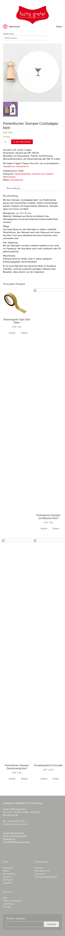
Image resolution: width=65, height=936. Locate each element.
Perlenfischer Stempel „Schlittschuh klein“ (48, 517)
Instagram (11, 852)
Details (24, 333)
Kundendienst (41, 862)
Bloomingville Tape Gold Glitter (17, 321)
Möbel (6, 871)
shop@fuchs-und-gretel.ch (16, 166)
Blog (18, 852)
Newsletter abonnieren (15, 918)
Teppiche (7, 877)
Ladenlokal (8, 904)
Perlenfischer (16, 180)
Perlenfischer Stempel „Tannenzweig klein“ (17, 767)
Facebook (5, 852)
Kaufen (12, 333)
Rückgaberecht (42, 871)
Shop (5, 862)
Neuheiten (8, 868)
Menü (59, 26)
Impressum (40, 874)
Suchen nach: (8, 34)
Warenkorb (14, 26)
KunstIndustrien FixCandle (48, 765)
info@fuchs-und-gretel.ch (15, 824)
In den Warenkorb (22, 142)
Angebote (7, 883)
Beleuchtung (9, 874)
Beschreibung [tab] (13, 188)
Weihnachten (9, 177)
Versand (39, 868)
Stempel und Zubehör (42, 174)
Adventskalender (23, 174)
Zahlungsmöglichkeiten (46, 877)
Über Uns (7, 892)
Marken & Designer (12, 901)
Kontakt (6, 907)
